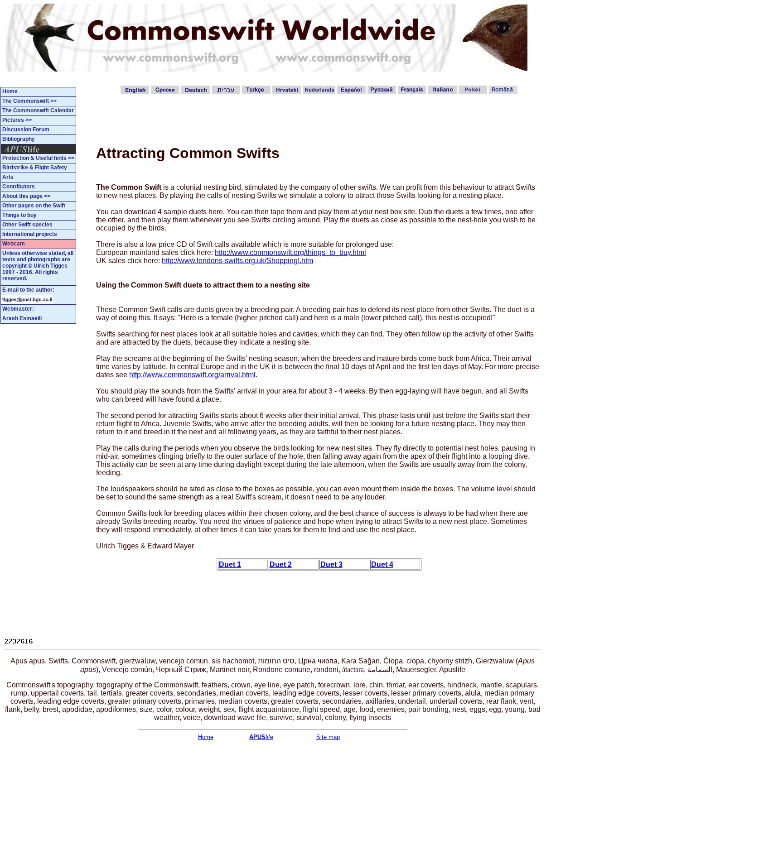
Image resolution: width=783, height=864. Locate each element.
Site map (328, 737)
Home (205, 737)
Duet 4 (382, 564)
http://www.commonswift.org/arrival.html (192, 375)
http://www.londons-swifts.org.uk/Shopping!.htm (237, 260)
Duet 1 (230, 564)
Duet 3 (331, 564)
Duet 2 (281, 564)
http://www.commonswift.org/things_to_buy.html (290, 252)
